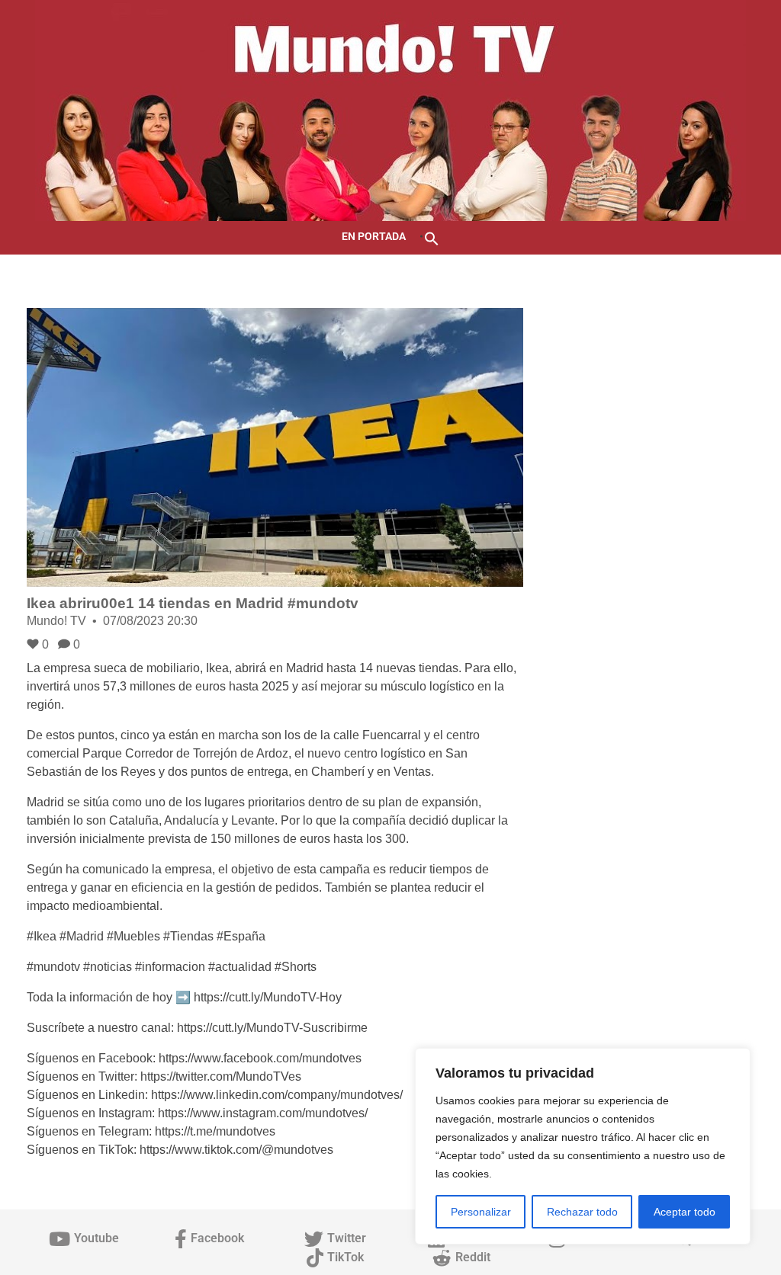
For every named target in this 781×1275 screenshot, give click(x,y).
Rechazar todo (582, 1212)
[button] (431, 237)
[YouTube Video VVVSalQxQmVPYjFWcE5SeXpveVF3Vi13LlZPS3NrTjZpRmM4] (275, 447)
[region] (582, 1146)
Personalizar (481, 1212)
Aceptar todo (684, 1212)
